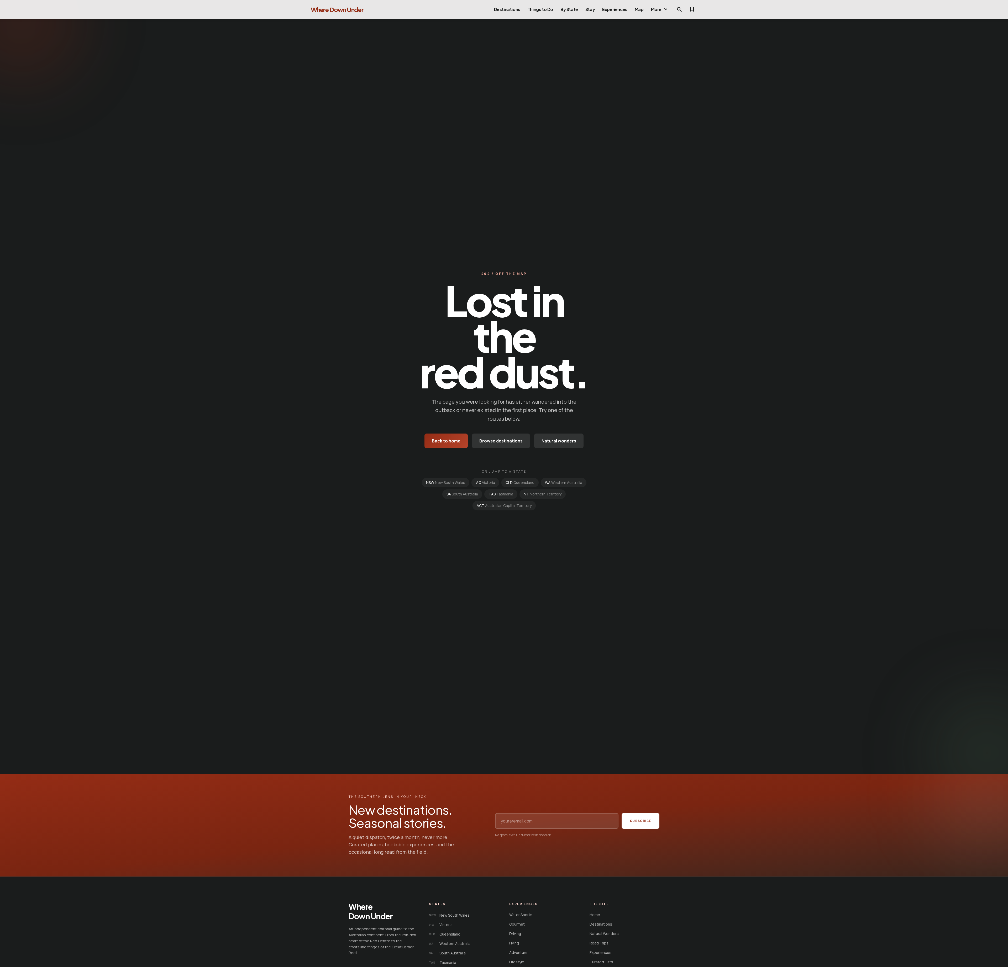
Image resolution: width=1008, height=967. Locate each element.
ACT (504, 505)
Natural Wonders (604, 933)
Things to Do (540, 9)
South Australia (447, 952)
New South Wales (449, 915)
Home (595, 914)
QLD (520, 482)
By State (569, 9)
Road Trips (599, 943)
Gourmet (517, 924)
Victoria (441, 924)
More (660, 9)
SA (462, 493)
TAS (501, 493)
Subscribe (640, 821)
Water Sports (520, 914)
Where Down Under (337, 9)
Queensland (444, 934)
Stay (590, 9)
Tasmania (442, 962)
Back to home (446, 441)
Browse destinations (501, 441)
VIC (485, 482)
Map (639, 9)
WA (563, 482)
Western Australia (449, 943)
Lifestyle (516, 961)
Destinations (507, 9)
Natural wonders (559, 441)
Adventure (518, 952)
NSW (445, 482)
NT (542, 493)
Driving (515, 933)
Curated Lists (601, 961)
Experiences (614, 9)
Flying (514, 943)
